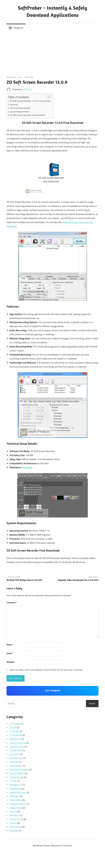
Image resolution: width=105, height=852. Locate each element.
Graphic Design (16, 777)
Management (16, 785)
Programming (16, 807)
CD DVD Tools (16, 750)
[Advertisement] (52, 51)
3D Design (14, 731)
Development (16, 765)
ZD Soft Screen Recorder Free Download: (27, 115)
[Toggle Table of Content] (48, 97)
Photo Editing (16, 800)
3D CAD (13, 727)
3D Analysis (15, 723)
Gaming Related (17, 773)
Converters (15, 754)
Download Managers (19, 769)
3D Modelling (16, 735)
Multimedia (29, 77)
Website (10, 662)
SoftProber (27, 89)
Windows (14, 830)
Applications (15, 739)
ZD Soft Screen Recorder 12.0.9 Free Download (30, 100)
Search (92, 703)
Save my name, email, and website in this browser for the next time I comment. (46, 669)
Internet (13, 781)
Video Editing (16, 827)
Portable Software (18, 804)
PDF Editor (14, 796)
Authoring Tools (17, 746)
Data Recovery (16, 758)
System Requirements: (20, 111)
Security (13, 811)
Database (14, 762)
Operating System (18, 792)
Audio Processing (17, 743)
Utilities (13, 823)
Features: (14, 104)
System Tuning (16, 819)
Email (10, 653)
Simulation (14, 815)
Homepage (27, 467)
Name (10, 644)
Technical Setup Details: (20, 108)
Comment (12, 602)
